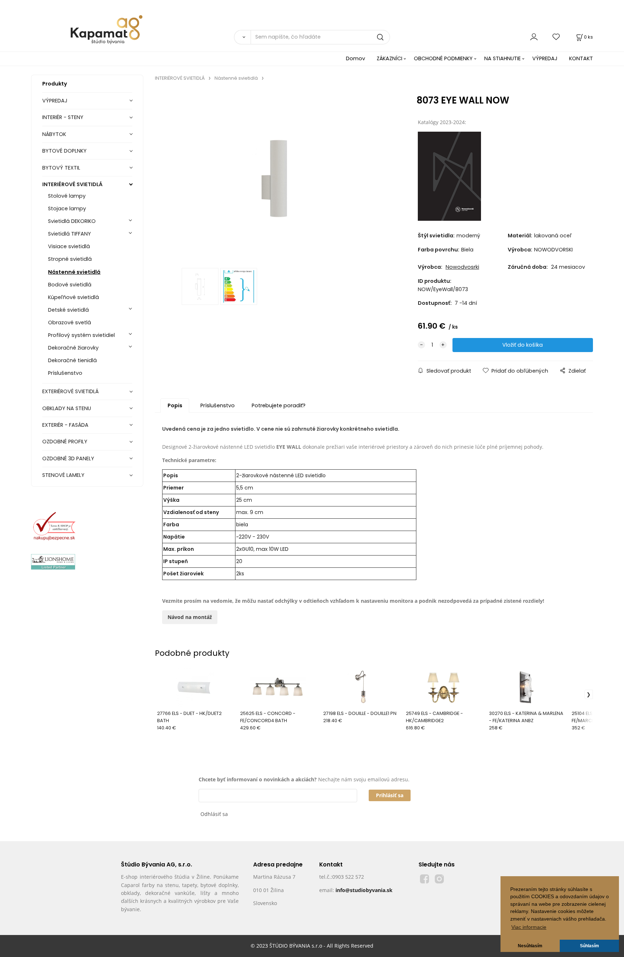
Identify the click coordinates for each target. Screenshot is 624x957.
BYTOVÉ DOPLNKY (64, 150)
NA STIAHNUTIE (502, 58)
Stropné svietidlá (70, 259)
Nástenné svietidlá (74, 272)
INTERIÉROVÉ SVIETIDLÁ (72, 184)
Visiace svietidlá (69, 246)
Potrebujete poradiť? (279, 405)
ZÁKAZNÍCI (389, 58)
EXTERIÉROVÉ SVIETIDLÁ (70, 391)
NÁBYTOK (54, 134)
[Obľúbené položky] (556, 36)
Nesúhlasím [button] (530, 945)
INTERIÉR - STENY (62, 117)
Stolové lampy (67, 195)
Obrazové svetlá (69, 322)
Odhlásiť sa (214, 814)
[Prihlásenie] (534, 36)
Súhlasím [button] (589, 945)
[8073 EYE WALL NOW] (275, 176)
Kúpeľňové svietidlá (73, 297)
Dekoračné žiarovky (73, 347)
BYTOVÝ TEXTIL (61, 167)
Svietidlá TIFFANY (69, 233)
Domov (355, 58)
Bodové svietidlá (69, 284)
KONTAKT (581, 58)
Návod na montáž (190, 617)
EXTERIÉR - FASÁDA (65, 425)
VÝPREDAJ (545, 58)
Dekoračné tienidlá (72, 360)
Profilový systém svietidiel (81, 335)
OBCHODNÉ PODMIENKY (443, 58)
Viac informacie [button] (528, 927)
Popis (175, 405)
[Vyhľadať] (242, 37)
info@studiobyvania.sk (364, 890)
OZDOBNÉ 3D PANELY (68, 458)
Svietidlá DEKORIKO (72, 221)
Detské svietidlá (68, 309)
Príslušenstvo (65, 373)
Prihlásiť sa (389, 795)
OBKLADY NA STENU (66, 408)
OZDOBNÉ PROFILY (64, 441)
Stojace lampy (67, 208)
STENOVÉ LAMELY (63, 475)
